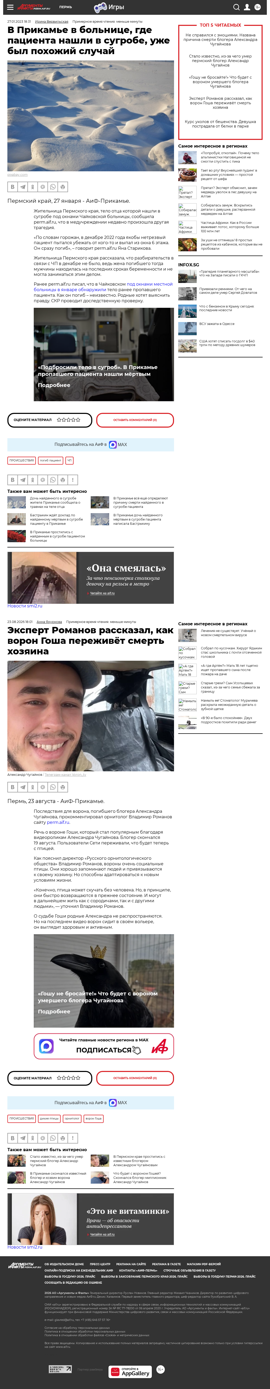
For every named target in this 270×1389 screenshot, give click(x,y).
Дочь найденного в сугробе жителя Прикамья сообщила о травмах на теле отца (55, 502)
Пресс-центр (100, 1264)
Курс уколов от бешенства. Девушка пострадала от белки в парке (220, 124)
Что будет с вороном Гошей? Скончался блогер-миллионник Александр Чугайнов (139, 1177)
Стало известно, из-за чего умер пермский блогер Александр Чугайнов (220, 61)
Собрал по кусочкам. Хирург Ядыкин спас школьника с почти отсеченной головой (231, 652)
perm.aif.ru (58, 822)
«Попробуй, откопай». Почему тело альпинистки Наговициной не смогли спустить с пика (230, 157)
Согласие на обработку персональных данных (77, 1328)
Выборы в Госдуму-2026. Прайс (70, 1276)
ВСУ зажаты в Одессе (216, 324)
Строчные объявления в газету (189, 1270)
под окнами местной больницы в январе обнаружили (103, 287)
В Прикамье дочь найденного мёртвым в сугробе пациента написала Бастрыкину (138, 519)
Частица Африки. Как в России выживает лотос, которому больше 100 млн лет (230, 227)
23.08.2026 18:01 (19, 622)
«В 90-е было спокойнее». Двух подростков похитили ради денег (229, 720)
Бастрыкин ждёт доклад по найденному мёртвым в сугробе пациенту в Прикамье (56, 519)
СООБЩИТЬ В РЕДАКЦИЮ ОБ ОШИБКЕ (73, 1282)
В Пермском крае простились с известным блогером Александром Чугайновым (139, 1161)
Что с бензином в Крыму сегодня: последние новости (226, 308)
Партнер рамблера (90, 1369)
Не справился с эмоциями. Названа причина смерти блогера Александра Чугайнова (220, 39)
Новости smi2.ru (24, 605)
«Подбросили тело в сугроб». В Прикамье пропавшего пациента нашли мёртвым (98, 370)
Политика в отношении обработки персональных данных (85, 1331)
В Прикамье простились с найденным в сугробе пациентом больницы (57, 536)
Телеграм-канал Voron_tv (65, 775)
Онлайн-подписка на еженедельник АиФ (79, 1270)
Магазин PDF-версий (204, 1264)
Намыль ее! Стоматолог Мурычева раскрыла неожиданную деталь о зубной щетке (229, 704)
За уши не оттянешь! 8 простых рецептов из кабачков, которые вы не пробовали (231, 244)
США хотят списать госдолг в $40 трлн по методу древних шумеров (227, 343)
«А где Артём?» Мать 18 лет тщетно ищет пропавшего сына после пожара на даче (229, 670)
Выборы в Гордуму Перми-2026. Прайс (224, 1276)
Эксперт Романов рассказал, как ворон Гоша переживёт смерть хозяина (220, 103)
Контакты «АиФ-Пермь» (138, 1270)
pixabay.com (17, 175)
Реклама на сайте (131, 1264)
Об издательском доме (64, 1264)
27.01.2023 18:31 (19, 21)
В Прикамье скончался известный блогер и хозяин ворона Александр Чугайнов (58, 1177)
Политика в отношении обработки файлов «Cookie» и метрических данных (97, 1335)
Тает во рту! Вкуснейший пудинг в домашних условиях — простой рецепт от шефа (229, 174)
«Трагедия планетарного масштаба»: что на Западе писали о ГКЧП (229, 273)
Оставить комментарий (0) (135, 420)
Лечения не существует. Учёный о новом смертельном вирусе (228, 633)
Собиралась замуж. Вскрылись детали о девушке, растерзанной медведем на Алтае (228, 209)
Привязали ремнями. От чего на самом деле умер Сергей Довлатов (228, 291)
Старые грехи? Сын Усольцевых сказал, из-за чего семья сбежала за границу (230, 687)
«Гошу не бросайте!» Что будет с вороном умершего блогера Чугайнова (220, 82)
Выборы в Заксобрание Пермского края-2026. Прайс (144, 1276)
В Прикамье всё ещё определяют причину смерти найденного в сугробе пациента (140, 502)
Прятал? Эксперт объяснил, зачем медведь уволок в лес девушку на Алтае (229, 192)
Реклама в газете (166, 1264)
